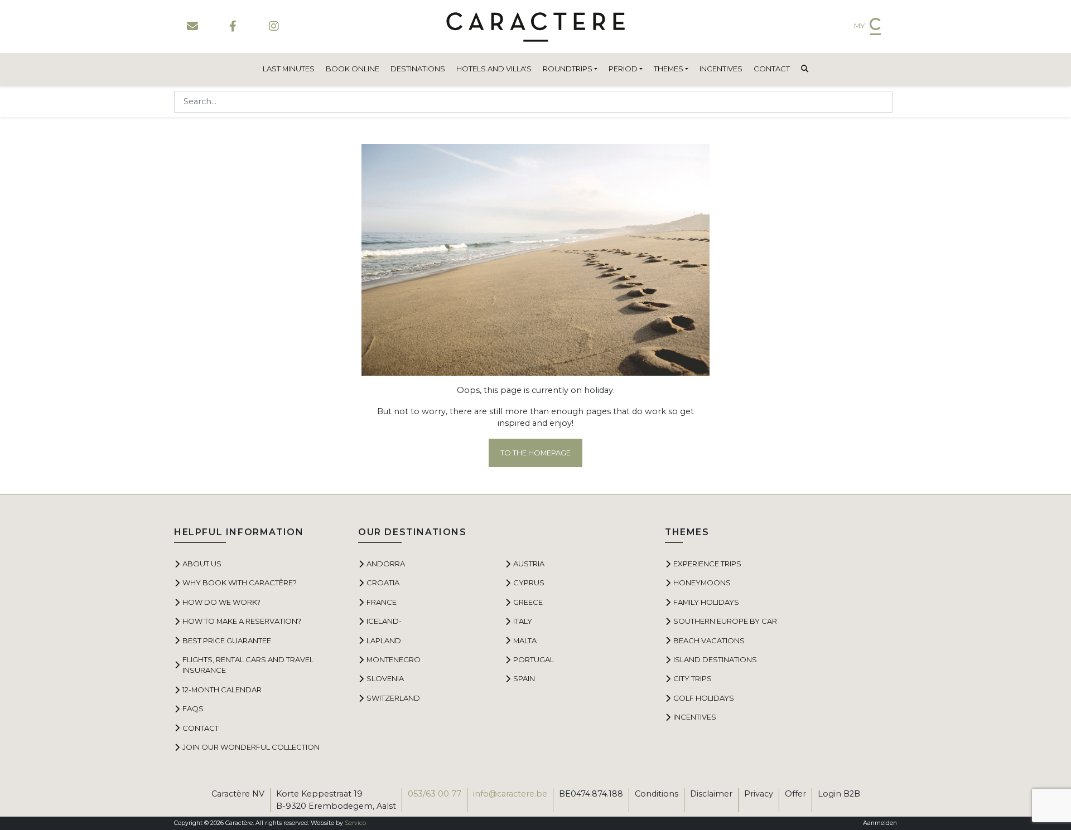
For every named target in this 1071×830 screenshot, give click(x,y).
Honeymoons (702, 582)
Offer (795, 794)
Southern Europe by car (725, 621)
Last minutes (289, 68)
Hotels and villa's (494, 68)
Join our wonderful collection (251, 746)
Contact (772, 68)
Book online (352, 68)
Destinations (417, 68)
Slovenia (385, 678)
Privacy (758, 794)
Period (623, 68)
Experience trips (707, 563)
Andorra (385, 563)
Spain (524, 678)
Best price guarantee (226, 640)
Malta (525, 640)
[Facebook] (233, 26)
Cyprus (528, 582)
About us (201, 563)
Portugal (533, 659)
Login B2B (839, 794)
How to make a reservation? (241, 621)
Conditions (656, 794)
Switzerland (393, 697)
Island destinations (715, 659)
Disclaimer (711, 794)
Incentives (720, 68)
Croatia (382, 582)
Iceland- (384, 621)
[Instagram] (273, 26)
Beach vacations (709, 640)
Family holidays (706, 602)
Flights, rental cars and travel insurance (247, 664)
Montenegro (393, 659)
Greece (528, 602)
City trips (692, 678)
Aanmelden (880, 823)
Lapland (383, 640)
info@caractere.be (510, 794)
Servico (355, 823)
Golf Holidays (703, 697)
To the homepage (535, 452)
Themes (668, 68)
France (381, 602)
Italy (522, 621)
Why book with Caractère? (239, 582)
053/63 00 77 (434, 794)
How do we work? (221, 602)
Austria (528, 563)
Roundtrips (567, 68)
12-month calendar (222, 689)
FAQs (193, 708)
